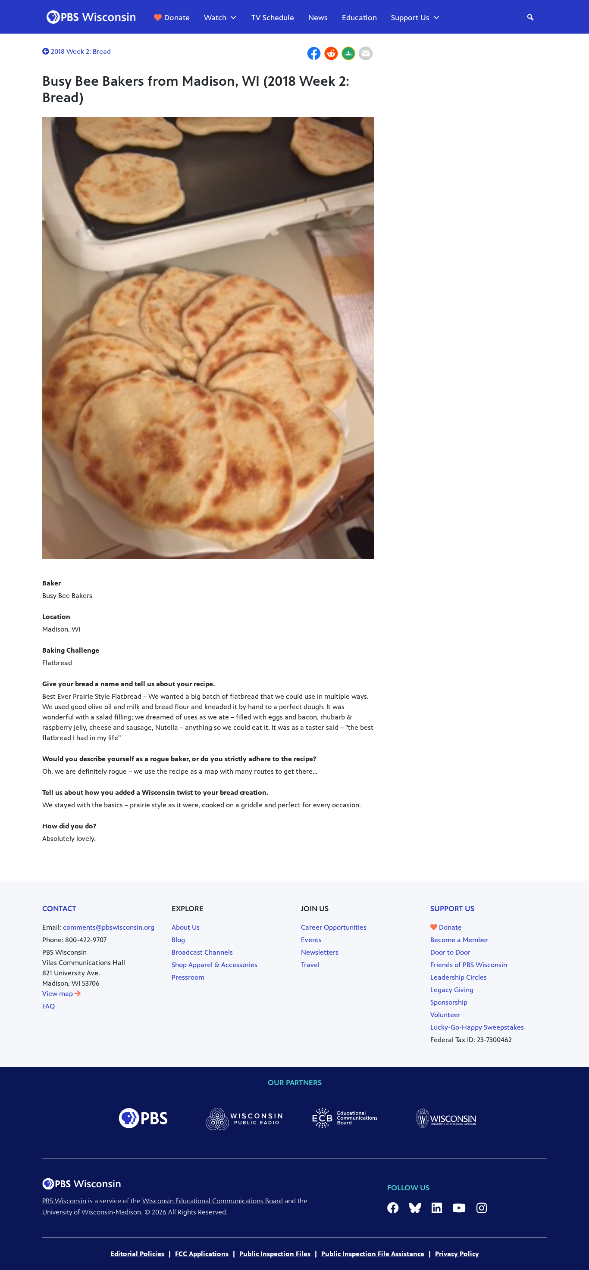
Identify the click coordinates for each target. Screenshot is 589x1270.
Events (311, 940)
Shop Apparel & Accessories (214, 965)
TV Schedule (272, 17)
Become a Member (459, 940)
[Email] (365, 55)
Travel (310, 965)
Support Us (410, 17)
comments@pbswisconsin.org (108, 927)
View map (58, 994)
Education (359, 17)
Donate (177, 17)
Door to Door (450, 952)
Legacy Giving (451, 990)
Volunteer (445, 1015)
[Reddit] (331, 55)
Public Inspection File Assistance (372, 1254)
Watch (215, 17)
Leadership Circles (458, 977)
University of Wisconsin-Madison (91, 1212)
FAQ (48, 1006)
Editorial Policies (137, 1254)
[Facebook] (314, 55)
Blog (178, 940)
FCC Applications (202, 1254)
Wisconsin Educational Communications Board (212, 1201)
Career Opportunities (334, 927)
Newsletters (319, 952)
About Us (186, 927)
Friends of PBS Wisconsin (468, 965)
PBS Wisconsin (64, 1201)
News (318, 17)
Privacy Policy (457, 1254)
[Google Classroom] (348, 55)
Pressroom (188, 977)
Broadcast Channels (202, 952)
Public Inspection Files (274, 1254)
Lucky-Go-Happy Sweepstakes (477, 1027)
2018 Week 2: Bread (80, 51)
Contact (59, 908)
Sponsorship (448, 1002)
